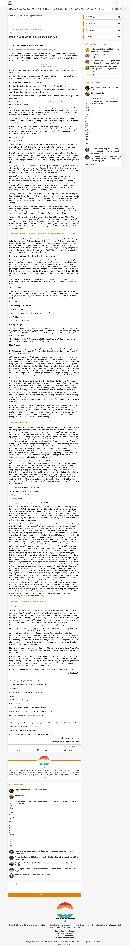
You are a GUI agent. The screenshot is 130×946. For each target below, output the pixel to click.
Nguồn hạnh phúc (21, 795)
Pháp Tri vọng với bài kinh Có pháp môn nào (31, 29)
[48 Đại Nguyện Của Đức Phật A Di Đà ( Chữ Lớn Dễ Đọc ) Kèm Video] (87, 52)
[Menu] (120, 3)
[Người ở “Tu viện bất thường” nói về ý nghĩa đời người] (11, 877)
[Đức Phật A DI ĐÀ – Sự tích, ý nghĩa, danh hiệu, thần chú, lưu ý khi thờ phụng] (87, 69)
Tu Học (90, 9)
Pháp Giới (15, 33)
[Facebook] (113, 9)
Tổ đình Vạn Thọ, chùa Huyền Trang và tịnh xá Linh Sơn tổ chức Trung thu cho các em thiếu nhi (105, 101)
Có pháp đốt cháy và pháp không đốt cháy (31, 790)
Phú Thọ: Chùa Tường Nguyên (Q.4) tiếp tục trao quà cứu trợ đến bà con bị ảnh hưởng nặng (105, 151)
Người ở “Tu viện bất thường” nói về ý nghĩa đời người (35, 874)
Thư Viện (80, 9)
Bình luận (43, 750)
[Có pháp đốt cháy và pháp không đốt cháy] (11, 792)
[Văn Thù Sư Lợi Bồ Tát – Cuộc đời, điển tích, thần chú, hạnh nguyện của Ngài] (87, 63)
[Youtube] (116, 9)
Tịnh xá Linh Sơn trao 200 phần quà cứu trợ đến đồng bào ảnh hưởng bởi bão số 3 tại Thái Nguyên (105, 158)
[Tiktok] (120, 9)
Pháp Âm (48, 9)
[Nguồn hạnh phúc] (11, 798)
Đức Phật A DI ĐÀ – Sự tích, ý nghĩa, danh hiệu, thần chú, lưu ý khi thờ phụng (103, 69)
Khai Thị (70, 9)
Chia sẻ (69, 750)
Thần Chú (59, 9)
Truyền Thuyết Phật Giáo (20, 9)
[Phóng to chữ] (16, 41)
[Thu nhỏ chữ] (11, 41)
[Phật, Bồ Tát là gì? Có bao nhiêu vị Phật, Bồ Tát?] (87, 58)
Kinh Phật (37, 9)
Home (13, 29)
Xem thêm (89, 75)
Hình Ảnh (100, 9)
